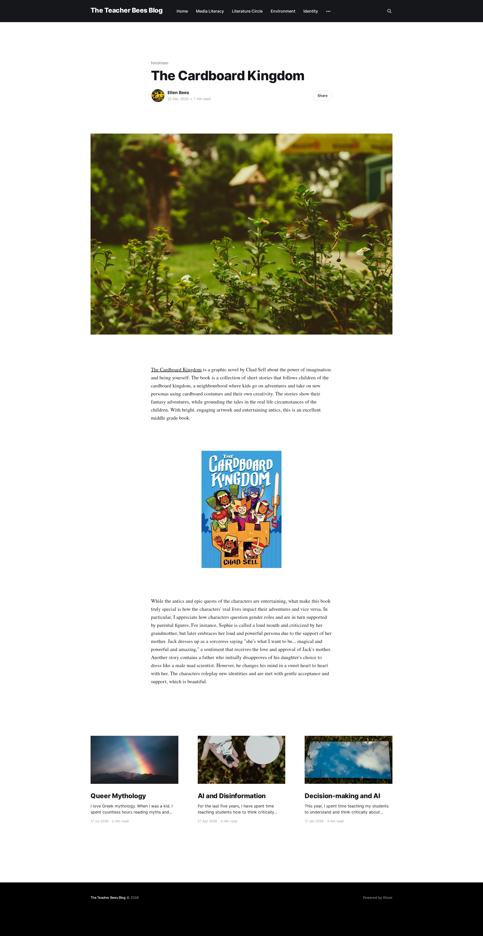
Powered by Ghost (377, 898)
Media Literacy (210, 11)
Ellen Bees (178, 92)
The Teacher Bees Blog (127, 10)
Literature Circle (247, 11)
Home (182, 11)
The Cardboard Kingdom (176, 369)
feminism (159, 62)
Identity (310, 11)
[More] (328, 11)
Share (322, 95)
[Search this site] (389, 11)
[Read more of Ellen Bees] (158, 96)
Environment (283, 11)
